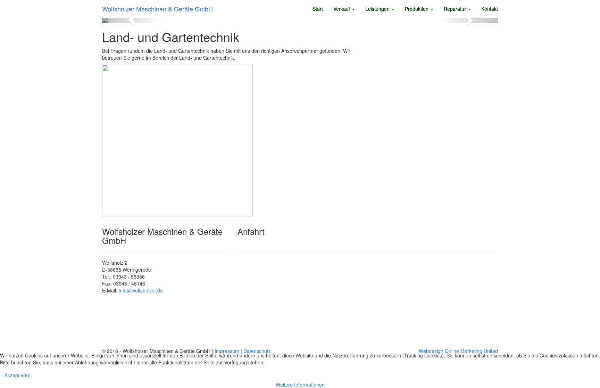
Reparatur (455, 8)
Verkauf (342, 8)
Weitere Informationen (300, 384)
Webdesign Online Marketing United (458, 350)
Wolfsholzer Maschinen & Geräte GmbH (157, 8)
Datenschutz (257, 350)
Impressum (227, 350)
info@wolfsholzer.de (141, 290)
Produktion (417, 8)
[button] (131, 20)
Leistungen (378, 8)
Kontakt (489, 8)
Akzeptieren (18, 375)
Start (317, 8)
